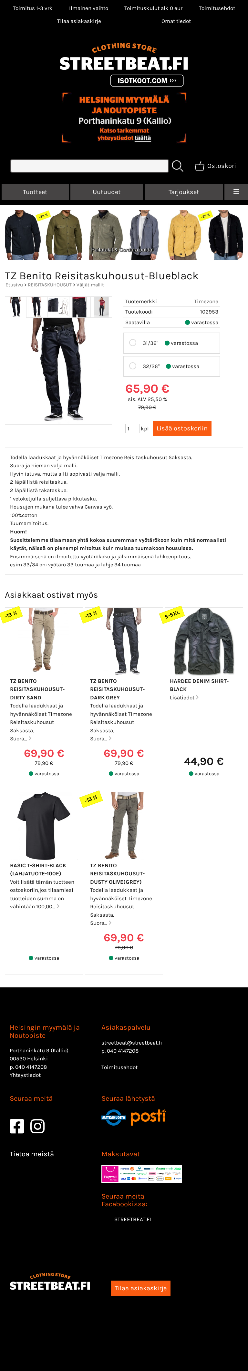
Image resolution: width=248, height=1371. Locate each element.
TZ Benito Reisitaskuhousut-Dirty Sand (37, 689)
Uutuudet (107, 192)
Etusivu (14, 285)
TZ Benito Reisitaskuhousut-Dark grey (117, 689)
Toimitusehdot (217, 8)
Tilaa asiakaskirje (79, 21)
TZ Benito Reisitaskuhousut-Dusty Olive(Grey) (117, 873)
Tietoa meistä (32, 1154)
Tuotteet (35, 192)
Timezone (206, 301)
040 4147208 (31, 1067)
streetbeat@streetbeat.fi (131, 1042)
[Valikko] (236, 192)
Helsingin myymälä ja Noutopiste (45, 1031)
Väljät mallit (90, 285)
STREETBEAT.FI (132, 1219)
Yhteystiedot (25, 1075)
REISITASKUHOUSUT (50, 285)
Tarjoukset (184, 192)
